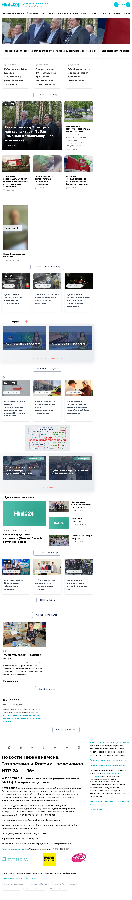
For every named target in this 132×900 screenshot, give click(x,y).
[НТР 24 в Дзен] (79, 747)
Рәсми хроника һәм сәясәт (72, 13)
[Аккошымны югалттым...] (59, 523)
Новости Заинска (59, 889)
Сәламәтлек (48, 13)
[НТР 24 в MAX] (9, 747)
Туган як (6, 531)
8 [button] (61, 358)
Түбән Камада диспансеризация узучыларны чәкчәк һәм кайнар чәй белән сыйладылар (78, 407)
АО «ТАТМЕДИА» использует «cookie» (109, 742)
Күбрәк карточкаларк (47, 615)
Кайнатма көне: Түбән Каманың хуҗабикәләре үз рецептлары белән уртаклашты (15, 76)
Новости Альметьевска (64, 884)
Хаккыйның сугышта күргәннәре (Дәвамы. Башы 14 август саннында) (23, 538)
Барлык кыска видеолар (47, 267)
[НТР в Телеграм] (55, 747)
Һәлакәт (94, 13)
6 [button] (52, 358)
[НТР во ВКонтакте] (32, 747)
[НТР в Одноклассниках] (43, 747)
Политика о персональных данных (108, 765)
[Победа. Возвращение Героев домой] (47, 437)
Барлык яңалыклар (13, 13)
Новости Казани (39, 884)
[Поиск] (116, 4)
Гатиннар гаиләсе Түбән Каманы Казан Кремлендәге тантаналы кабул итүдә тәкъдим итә (46, 76)
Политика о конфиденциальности (108, 760)
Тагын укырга (47, 600)
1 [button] (33, 358)
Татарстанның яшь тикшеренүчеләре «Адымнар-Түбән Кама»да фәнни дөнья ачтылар (22, 718)
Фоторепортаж (36, 459)
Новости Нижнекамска (15, 884)
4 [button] (45, 358)
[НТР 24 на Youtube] (21, 747)
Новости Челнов (12, 889)
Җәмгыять (32, 13)
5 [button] (49, 358)
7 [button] (57, 358)
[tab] (63, 40)
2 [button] (37, 358)
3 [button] (41, 358)
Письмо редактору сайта (15, 849)
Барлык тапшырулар (47, 368)
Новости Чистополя (35, 889)
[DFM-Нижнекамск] (49, 859)
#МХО (5, 651)
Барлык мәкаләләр (47, 552)
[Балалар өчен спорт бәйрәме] (59, 540)
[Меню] (128, 4)
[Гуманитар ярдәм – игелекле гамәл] (24, 634)
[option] (14, 13)
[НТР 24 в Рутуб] (67, 747)
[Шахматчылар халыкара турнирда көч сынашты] (59, 506)
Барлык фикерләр (66, 729)
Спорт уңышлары (111, 13)
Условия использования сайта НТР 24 (19, 878)
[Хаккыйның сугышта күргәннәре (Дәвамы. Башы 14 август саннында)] (24, 513)
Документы (96, 809)
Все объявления (47, 689)
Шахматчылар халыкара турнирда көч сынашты (81, 505)
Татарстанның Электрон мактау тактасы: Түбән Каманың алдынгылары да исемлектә (49, 51)
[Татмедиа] (15, 859)
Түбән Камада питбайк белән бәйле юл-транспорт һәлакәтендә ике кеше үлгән (78, 300)
